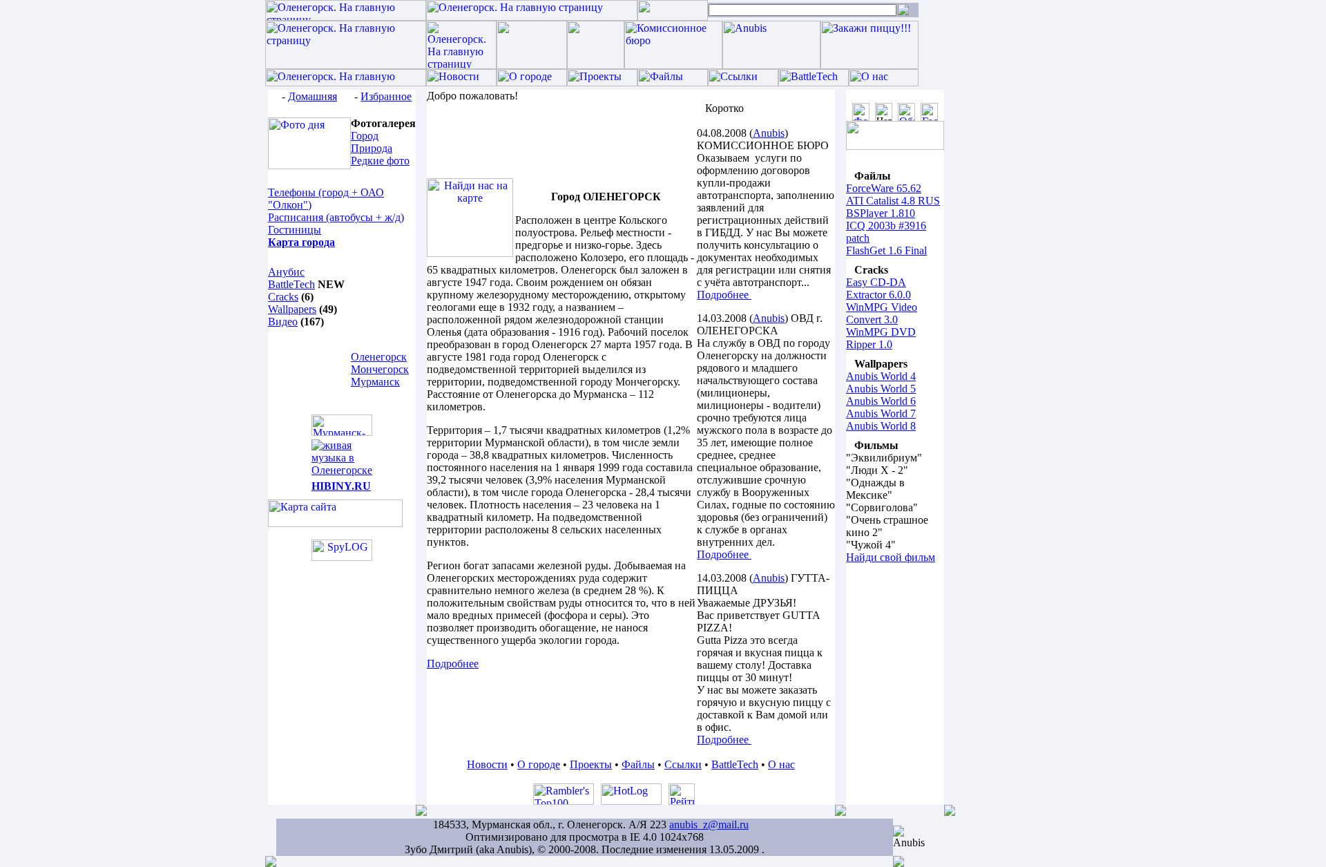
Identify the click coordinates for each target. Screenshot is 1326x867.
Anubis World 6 (881, 401)
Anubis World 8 (881, 426)
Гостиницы (294, 230)
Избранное (386, 96)
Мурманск (375, 382)
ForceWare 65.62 (883, 188)
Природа (371, 148)
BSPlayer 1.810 (880, 213)
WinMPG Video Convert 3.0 (881, 313)
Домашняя (312, 96)
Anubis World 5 (881, 388)
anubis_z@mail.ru (709, 824)
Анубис (286, 272)
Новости (487, 764)
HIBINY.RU (341, 486)
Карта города (301, 242)
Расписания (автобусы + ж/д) (336, 217)
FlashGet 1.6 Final (886, 250)
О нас (781, 764)
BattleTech (291, 284)
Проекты (591, 764)
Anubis (769, 133)
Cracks (283, 297)
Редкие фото (380, 160)
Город (364, 136)
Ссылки (683, 764)
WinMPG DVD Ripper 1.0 (881, 338)
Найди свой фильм (890, 557)
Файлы (638, 764)
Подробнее (724, 295)
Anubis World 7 (881, 413)
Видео (283, 321)
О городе (538, 764)
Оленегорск (379, 357)
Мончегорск (380, 369)
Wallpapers (292, 309)
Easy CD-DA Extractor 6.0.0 (878, 288)
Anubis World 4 (881, 376)
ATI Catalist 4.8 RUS (893, 201)
